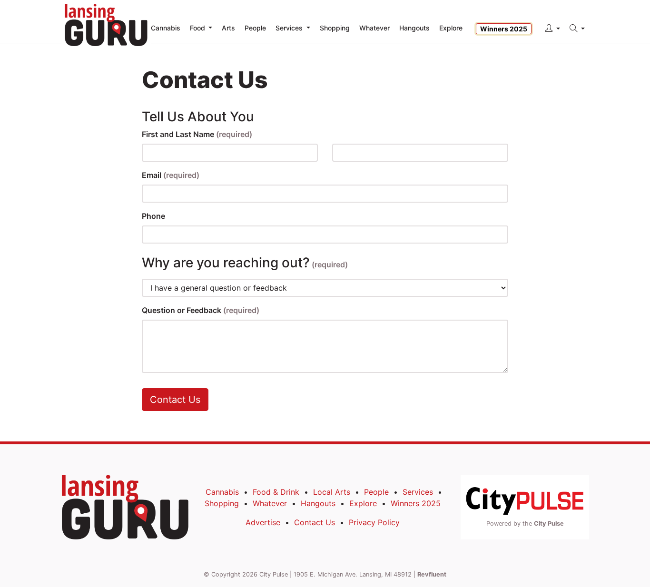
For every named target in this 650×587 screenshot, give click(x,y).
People (376, 492)
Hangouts (318, 503)
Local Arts (331, 492)
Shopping (222, 503)
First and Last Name (197, 134)
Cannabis (222, 492)
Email (170, 175)
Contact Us (175, 399)
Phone (153, 216)
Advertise (263, 522)
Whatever (270, 503)
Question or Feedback (200, 310)
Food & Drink (276, 492)
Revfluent (431, 574)
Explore (451, 28)
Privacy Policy (374, 522)
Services (418, 492)
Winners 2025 (503, 29)
